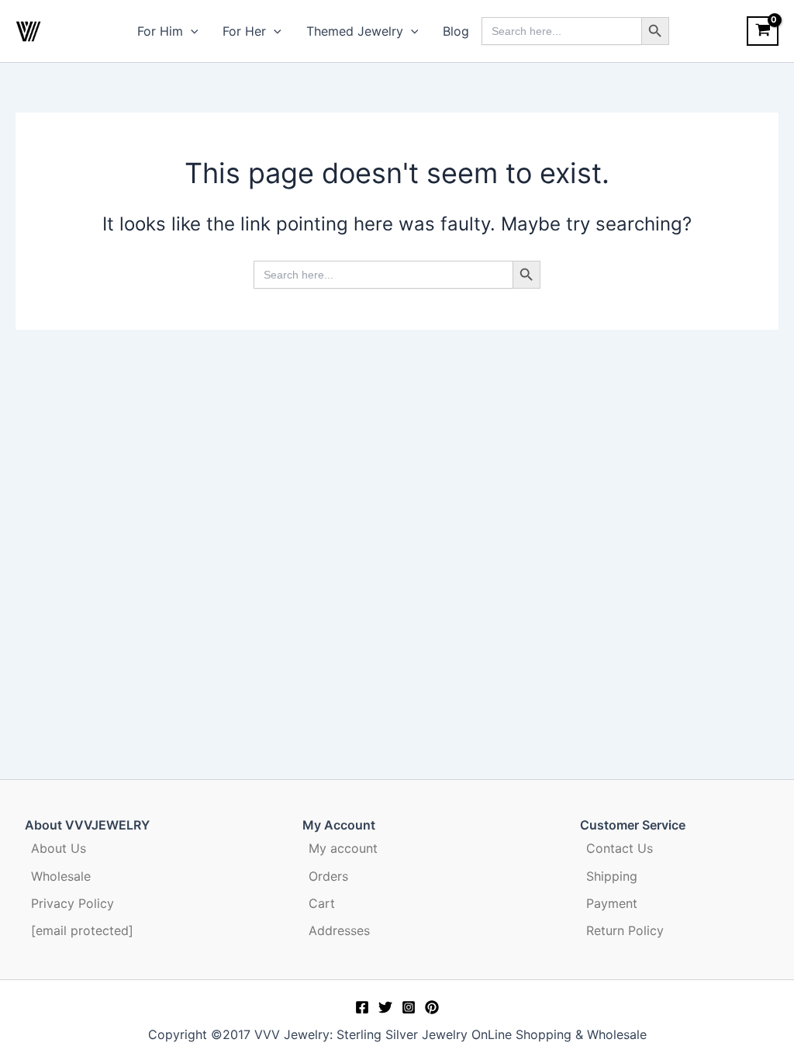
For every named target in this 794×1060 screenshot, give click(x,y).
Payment (611, 903)
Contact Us (619, 848)
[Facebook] (362, 1007)
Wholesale (61, 876)
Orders (328, 876)
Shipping (611, 876)
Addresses (339, 930)
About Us (58, 848)
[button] (190, 31)
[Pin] (432, 1007)
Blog (456, 31)
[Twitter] (385, 1007)
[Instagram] (409, 1007)
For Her (244, 31)
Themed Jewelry (354, 31)
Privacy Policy (72, 903)
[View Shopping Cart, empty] (762, 31)
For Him (160, 31)
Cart (322, 903)
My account (343, 848)
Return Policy (625, 930)
